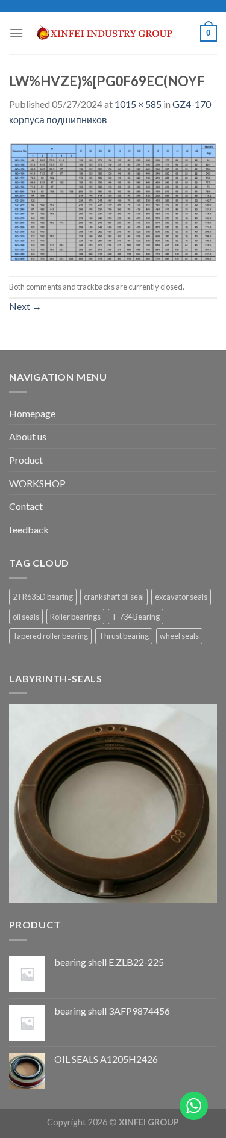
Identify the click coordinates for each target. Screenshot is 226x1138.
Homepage (32, 413)
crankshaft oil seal (114, 597)
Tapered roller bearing (50, 636)
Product (26, 459)
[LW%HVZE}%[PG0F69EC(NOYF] (113, 200)
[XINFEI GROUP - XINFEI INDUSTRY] (112, 33)
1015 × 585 (138, 104)
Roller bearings (75, 616)
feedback (29, 529)
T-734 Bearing (135, 616)
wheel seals (179, 636)
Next (25, 306)
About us (27, 436)
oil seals (26, 616)
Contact (26, 506)
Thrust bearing (124, 636)
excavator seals (181, 597)
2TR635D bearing (43, 597)
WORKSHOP (37, 483)
